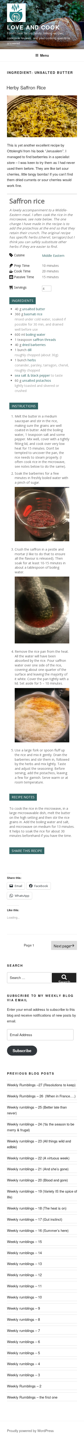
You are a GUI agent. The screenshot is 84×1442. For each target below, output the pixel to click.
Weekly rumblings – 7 (23, 1330)
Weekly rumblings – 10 (24, 1297)
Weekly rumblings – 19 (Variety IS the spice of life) (42, 1194)
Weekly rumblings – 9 (23, 1308)
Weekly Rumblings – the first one (32, 1397)
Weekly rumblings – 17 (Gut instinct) (34, 1219)
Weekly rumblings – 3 (23, 1374)
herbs (32, 360)
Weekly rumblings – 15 (24, 1241)
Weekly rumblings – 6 (23, 1341)
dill (30, 350)
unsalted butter (33, 309)
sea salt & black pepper (32, 375)
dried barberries (34, 345)
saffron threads (44, 339)
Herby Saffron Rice (26, 87)
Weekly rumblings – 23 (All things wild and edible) (39, 1144)
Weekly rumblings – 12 (24, 1274)
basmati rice (33, 314)
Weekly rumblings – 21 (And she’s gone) (38, 1168)
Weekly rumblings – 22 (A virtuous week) (38, 1157)
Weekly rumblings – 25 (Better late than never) (37, 1110)
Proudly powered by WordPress (30, 1430)
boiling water (35, 334)
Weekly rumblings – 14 (24, 1252)
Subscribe (22, 1050)
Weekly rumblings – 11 (24, 1285)
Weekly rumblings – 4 (23, 1363)
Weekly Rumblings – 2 (24, 1385)
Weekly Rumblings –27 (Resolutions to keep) (41, 1084)
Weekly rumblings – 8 (23, 1319)
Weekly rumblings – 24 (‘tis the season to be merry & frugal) (40, 1127)
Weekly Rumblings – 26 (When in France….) (41, 1095)
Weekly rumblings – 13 (24, 1263)
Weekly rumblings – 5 (23, 1352)
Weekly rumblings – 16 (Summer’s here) (38, 1230)
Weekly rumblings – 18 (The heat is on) (36, 1208)
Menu (44, 55)
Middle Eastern (53, 255)
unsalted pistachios (36, 380)
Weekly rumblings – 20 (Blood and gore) (37, 1180)
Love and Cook (33, 27)
